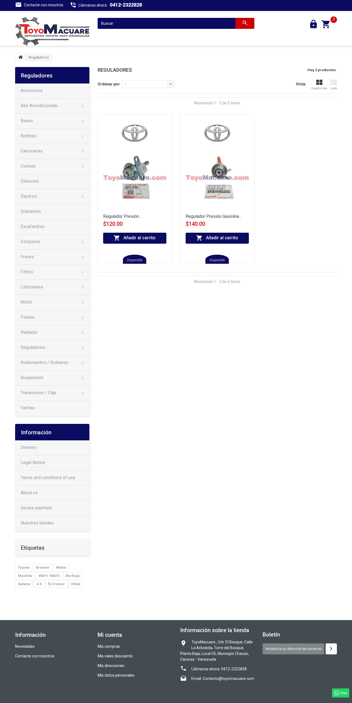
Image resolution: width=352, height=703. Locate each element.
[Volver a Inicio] (20, 57)
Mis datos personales (116, 675)
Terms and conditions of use (48, 477)
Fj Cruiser (56, 584)
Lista (333, 88)
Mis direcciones (111, 665)
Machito (25, 576)
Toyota (23, 567)
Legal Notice (33, 462)
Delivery (29, 447)
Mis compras (109, 646)
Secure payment (36, 507)
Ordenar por (109, 84)
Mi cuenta (110, 635)
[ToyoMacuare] (52, 31)
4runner (43, 567)
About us (29, 492)
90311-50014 (48, 576)
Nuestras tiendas (37, 523)
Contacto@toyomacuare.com (228, 678)
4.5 (39, 584)
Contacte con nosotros (43, 5)
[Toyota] (134, 132)
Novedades (25, 646)
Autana (24, 584)
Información (36, 432)
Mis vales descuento (115, 656)
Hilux (75, 584)
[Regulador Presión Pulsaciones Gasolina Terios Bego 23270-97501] (134, 179)
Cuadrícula (319, 88)
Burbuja (73, 576)
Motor (61, 567)
